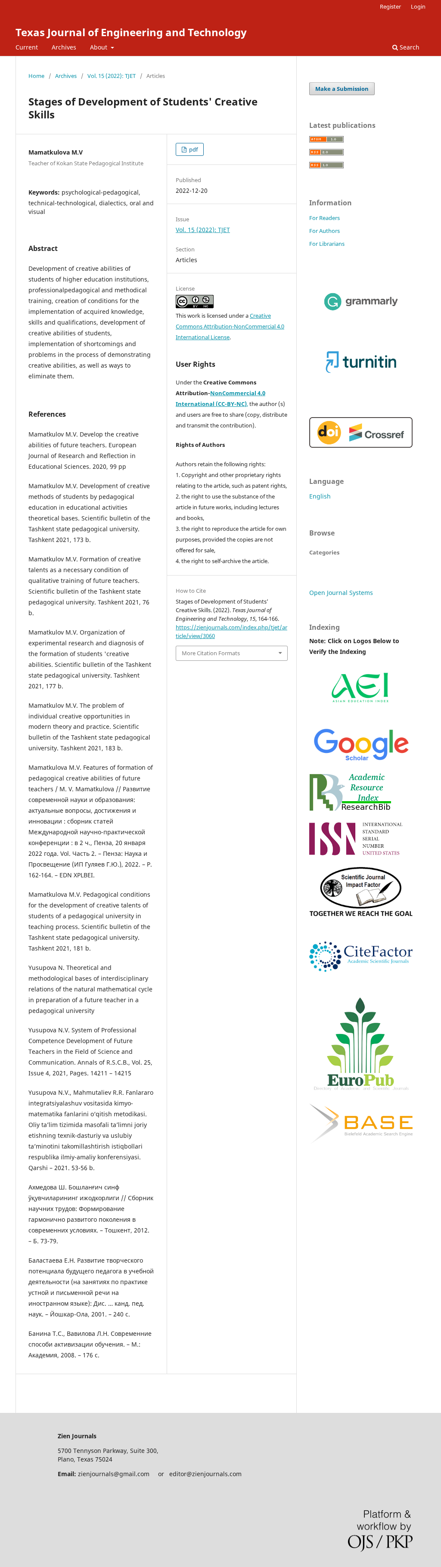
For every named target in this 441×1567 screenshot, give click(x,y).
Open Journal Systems (341, 592)
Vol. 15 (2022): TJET (111, 76)
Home (36, 76)
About (99, 47)
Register (390, 6)
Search (408, 47)
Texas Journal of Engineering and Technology (131, 32)
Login (418, 6)
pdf (193, 149)
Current (27, 47)
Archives (64, 47)
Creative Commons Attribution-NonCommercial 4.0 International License (230, 326)
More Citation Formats (211, 653)
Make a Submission (342, 89)
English (320, 496)
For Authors (324, 231)
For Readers (324, 218)
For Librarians (327, 244)
